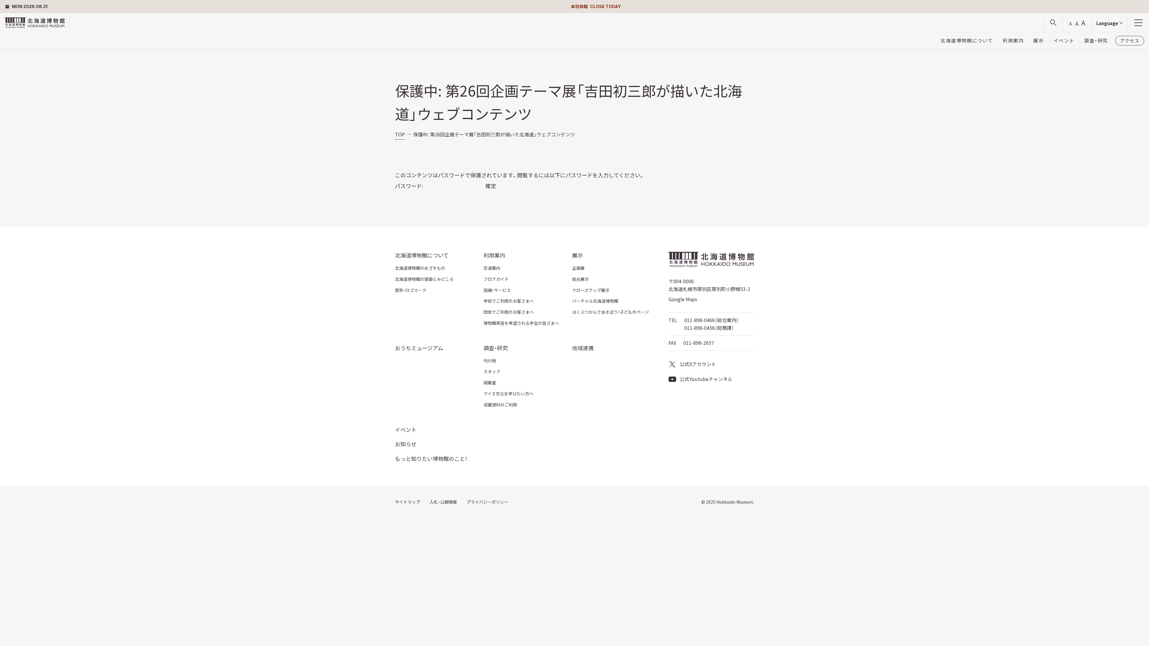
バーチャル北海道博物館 (595, 301)
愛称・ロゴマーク (410, 290)
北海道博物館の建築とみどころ (424, 279)
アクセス (1129, 40)
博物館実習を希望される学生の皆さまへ (521, 323)
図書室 (490, 383)
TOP (400, 134)
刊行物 (490, 361)
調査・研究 (1096, 40)
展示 (1038, 40)
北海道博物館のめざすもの (420, 268)
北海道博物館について (966, 40)
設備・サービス (497, 290)
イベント (1064, 40)
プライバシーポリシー (487, 502)
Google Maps (682, 299)
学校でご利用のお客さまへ (509, 301)
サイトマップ (407, 502)
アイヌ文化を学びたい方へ (509, 394)
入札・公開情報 (443, 502)
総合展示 (580, 279)
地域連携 (583, 348)
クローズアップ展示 (591, 290)
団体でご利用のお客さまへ (509, 312)
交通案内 (492, 268)
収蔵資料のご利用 (500, 405)
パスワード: (409, 186)
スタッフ (492, 371)
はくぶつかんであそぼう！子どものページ (610, 312)
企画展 (578, 268)
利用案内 (1013, 40)
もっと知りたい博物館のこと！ (431, 458)
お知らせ (406, 444)
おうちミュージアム (419, 348)
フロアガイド (496, 279)
